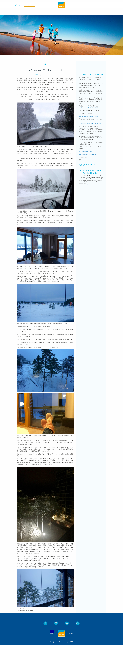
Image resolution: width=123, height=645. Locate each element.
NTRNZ (71, 642)
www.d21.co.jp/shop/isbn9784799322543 (88, 107)
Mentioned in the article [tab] (87, 165)
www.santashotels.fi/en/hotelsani (85, 184)
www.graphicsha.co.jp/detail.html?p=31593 (88, 116)
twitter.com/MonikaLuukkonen (85, 151)
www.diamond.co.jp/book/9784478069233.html (90, 123)
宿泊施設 (37, 75)
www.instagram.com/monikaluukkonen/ (87, 154)
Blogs (22, 60)
